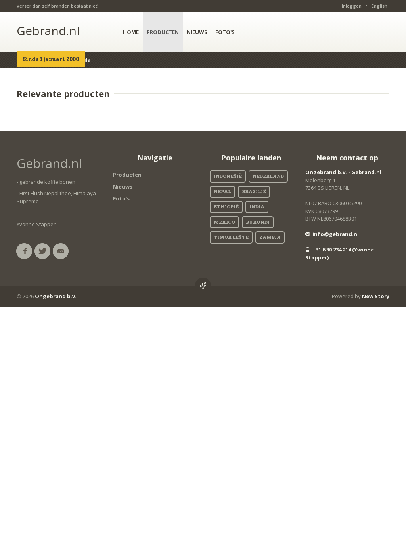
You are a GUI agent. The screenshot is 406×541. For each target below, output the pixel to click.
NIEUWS (197, 32)
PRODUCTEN (163, 32)
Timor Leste (231, 237)
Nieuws (122, 186)
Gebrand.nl (48, 31)
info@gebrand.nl (335, 234)
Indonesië (228, 176)
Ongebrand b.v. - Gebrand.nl (343, 172)
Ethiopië (226, 207)
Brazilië (254, 191)
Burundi (258, 222)
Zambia (270, 237)
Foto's (121, 198)
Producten (127, 174)
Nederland (268, 176)
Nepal (222, 191)
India (256, 207)
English (379, 6)
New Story (375, 296)
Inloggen (352, 6)
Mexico (224, 222)
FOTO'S (225, 32)
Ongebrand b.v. (56, 296)
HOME (131, 32)
